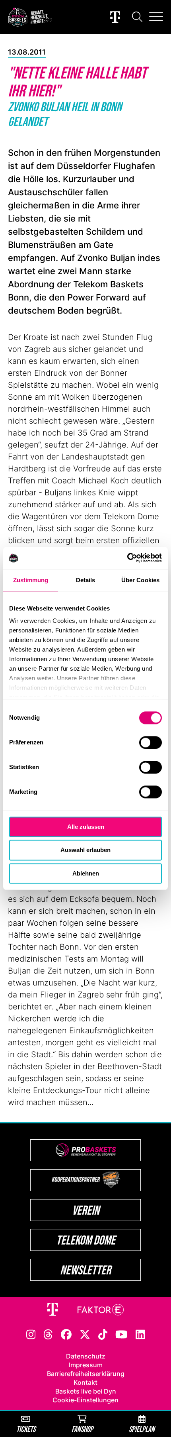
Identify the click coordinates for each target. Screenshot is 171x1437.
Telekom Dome (85, 1240)
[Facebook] (66, 1334)
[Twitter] (85, 1334)
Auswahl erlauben (85, 850)
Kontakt (85, 1382)
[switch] (150, 742)
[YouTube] (121, 1334)
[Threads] (48, 1334)
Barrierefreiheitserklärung (85, 1374)
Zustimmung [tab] (31, 580)
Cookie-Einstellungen (85, 1400)
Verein (85, 1210)
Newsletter (85, 1270)
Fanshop (82, 1429)
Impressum (86, 1365)
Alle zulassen (85, 826)
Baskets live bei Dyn (85, 1391)
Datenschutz (85, 1356)
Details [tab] (85, 580)
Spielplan (142, 1429)
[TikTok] (103, 1334)
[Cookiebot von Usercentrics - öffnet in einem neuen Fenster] (127, 558)
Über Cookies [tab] (140, 580)
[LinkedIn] (140, 1334)
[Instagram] (31, 1334)
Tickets (25, 1429)
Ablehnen (85, 873)
